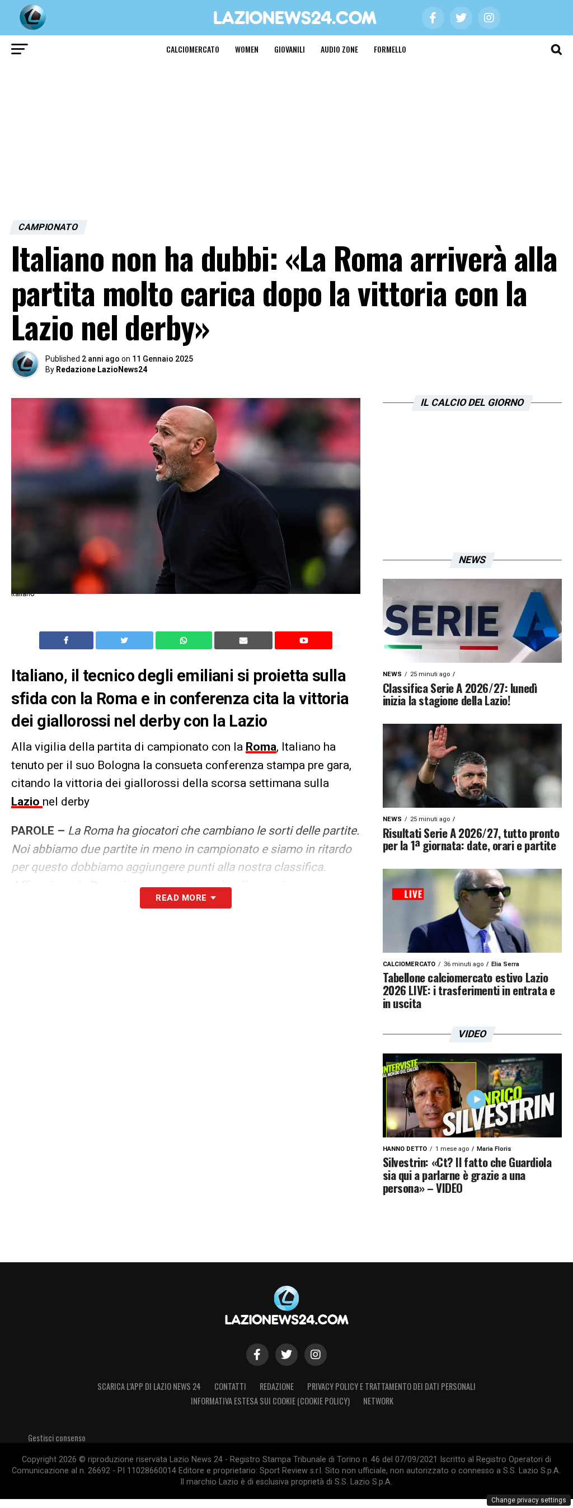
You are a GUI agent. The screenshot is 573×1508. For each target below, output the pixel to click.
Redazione (277, 1386)
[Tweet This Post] (126, 640)
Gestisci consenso (57, 1438)
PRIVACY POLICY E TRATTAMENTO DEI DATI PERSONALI (391, 1386)
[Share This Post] (185, 640)
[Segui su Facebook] (257, 1354)
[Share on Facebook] (67, 640)
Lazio (27, 801)
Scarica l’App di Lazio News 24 (149, 1386)
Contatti (230, 1386)
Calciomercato (192, 49)
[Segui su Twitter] (286, 1354)
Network (378, 1401)
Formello (390, 49)
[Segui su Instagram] (315, 1354)
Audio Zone (339, 49)
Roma (261, 746)
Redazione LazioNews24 (101, 369)
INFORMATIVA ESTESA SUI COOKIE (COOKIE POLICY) (270, 1401)
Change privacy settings (528, 1500)
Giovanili (289, 49)
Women (247, 49)
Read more (181, 898)
